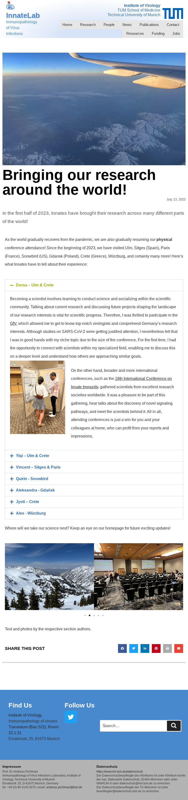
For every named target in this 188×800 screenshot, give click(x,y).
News (127, 25)
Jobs (176, 33)
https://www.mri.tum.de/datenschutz (119, 771)
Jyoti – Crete (27, 502)
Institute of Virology (142, 5)
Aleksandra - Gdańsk (35, 490)
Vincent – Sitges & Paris (38, 467)
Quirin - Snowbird (32, 479)
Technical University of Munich (133, 15)
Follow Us (79, 705)
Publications (149, 25)
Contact (173, 25)
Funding (158, 33)
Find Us (20, 705)
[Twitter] (71, 717)
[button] (94, 285)
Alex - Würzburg (31, 513)
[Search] (174, 726)
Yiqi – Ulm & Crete (32, 456)
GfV (13, 323)
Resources (135, 33)
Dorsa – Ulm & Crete (35, 285)
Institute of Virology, (25, 715)
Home (67, 25)
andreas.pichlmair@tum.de (64, 787)
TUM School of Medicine (139, 10)
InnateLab (23, 15)
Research (88, 25)
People (109, 25)
